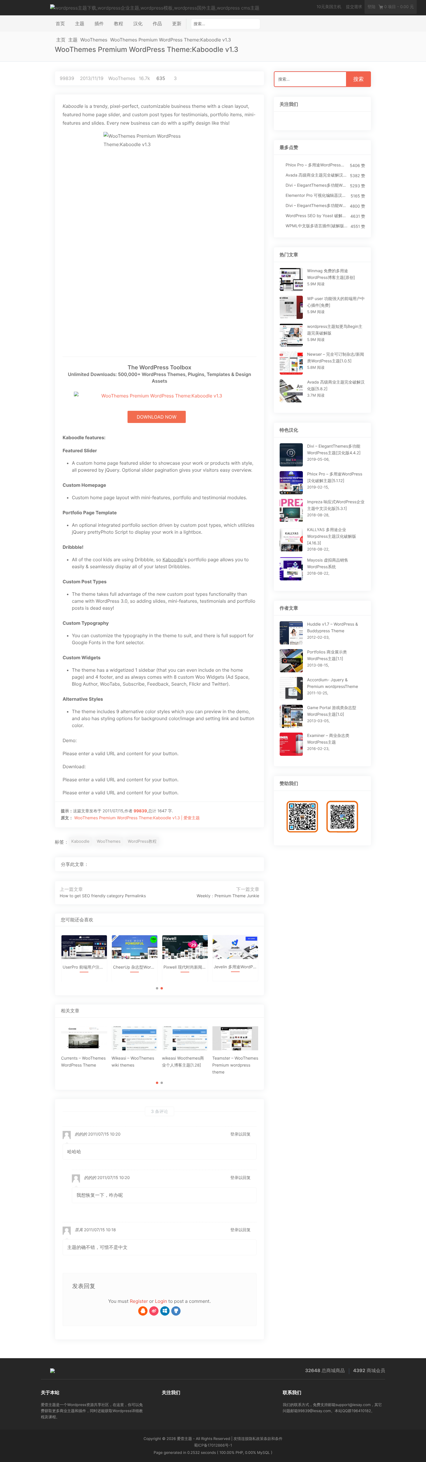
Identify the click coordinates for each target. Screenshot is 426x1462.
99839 (67, 78)
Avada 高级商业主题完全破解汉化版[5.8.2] (316, 175)
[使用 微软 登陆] (165, 1311)
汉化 (138, 23)
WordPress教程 (142, 841)
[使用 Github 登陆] (176, 1311)
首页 (60, 23)
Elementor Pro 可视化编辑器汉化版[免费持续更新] (317, 195)
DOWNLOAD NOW (156, 417)
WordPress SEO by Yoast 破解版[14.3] (316, 215)
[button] (157, 988)
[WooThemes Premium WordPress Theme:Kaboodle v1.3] (237, 864)
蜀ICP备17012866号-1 (213, 1445)
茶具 (79, 1229)
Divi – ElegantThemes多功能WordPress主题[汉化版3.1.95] (316, 205)
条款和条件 (273, 1438)
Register (139, 1301)
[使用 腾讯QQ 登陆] (143, 1311)
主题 (79, 23)
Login (161, 1301)
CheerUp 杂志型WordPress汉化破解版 (134, 967)
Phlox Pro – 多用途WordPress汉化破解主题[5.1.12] (316, 165)
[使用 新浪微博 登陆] (154, 1311)
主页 (60, 40)
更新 (176, 23)
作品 (157, 23)
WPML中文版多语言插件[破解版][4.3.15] (317, 226)
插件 (99, 23)
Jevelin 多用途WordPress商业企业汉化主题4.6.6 (235, 967)
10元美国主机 (328, 6)
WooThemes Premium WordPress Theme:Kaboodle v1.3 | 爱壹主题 (137, 818)
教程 (118, 23)
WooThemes (93, 40)
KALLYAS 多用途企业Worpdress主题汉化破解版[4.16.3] (331, 536)
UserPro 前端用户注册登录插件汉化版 (84, 967)
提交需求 (354, 6)
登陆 (371, 6)
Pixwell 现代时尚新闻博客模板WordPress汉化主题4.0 (185, 967)
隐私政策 (256, 1438)
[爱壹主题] (154, 7)
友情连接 (241, 1438)
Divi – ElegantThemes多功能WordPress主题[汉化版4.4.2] (316, 185)
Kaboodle (80, 841)
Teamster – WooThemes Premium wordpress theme (235, 1065)
